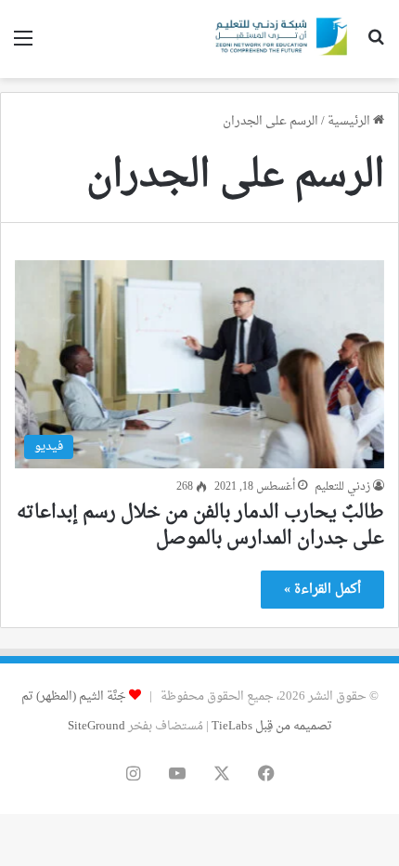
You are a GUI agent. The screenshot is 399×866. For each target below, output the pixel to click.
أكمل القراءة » (322, 589)
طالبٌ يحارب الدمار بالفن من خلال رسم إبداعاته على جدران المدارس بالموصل (200, 526)
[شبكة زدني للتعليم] (278, 39)
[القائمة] (23, 46)
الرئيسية (350, 121)
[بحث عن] (376, 46)
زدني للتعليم (342, 487)
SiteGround (96, 726)
